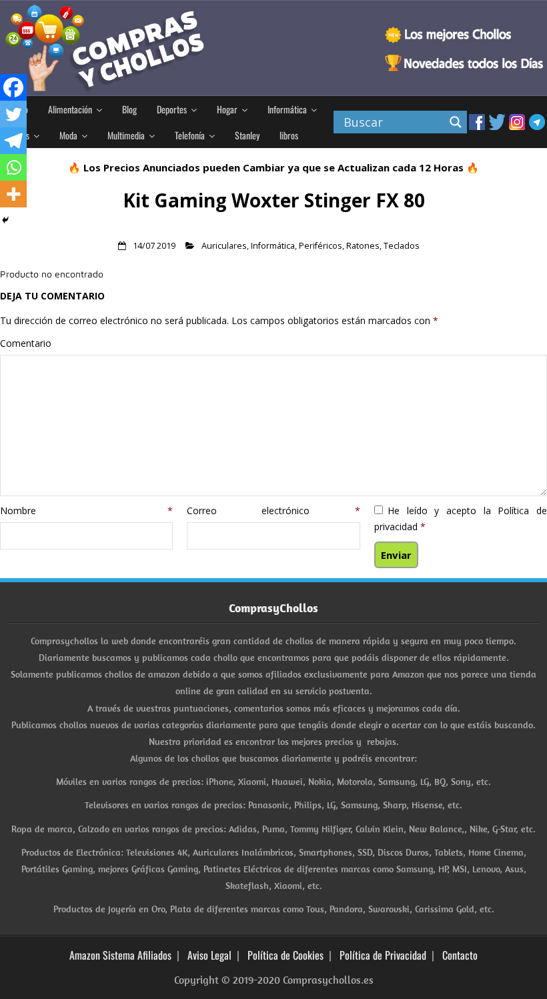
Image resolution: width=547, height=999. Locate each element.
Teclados (402, 245)
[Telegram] (13, 140)
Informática (287, 109)
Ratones (363, 245)
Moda (68, 135)
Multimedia (126, 135)
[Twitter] (13, 114)
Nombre (86, 510)
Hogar (227, 109)
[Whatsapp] (13, 167)
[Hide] (5, 220)
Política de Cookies (285, 955)
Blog (129, 109)
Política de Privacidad (383, 955)
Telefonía (190, 135)
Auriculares (224, 245)
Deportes (172, 109)
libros (289, 135)
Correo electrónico (273, 510)
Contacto (460, 955)
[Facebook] (13, 87)
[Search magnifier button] (455, 122)
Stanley (247, 135)
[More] (13, 194)
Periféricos (320, 245)
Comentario (25, 343)
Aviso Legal (209, 955)
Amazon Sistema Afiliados (120, 955)
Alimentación (70, 109)
